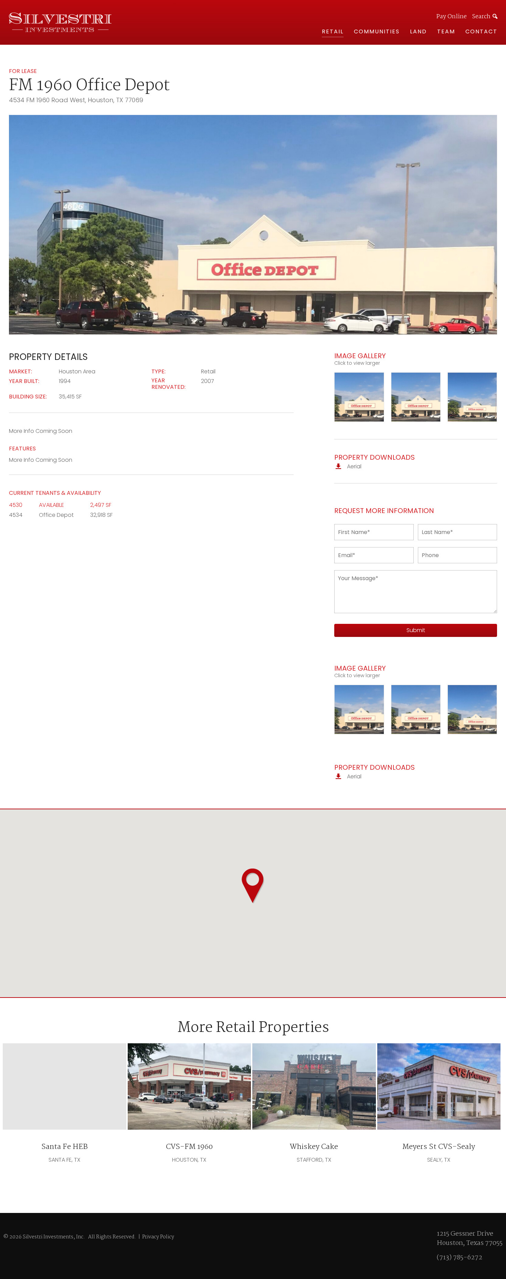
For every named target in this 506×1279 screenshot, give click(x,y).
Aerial (353, 466)
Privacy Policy (158, 1237)
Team (446, 31)
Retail (333, 31)
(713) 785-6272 (459, 1258)
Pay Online (451, 16)
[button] (253, 885)
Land (418, 31)
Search (481, 16)
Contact (481, 31)
